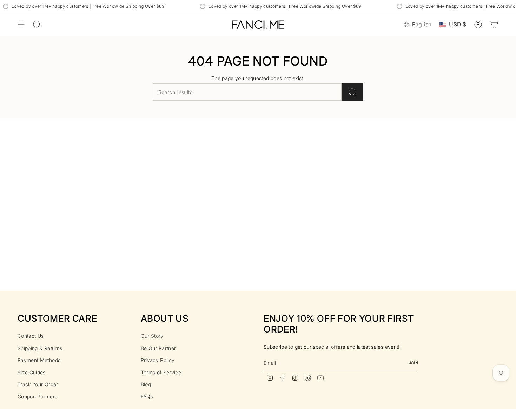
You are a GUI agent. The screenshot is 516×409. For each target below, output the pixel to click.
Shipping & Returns (40, 348)
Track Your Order (38, 384)
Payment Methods (39, 360)
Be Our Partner (158, 348)
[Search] (352, 92)
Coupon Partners (37, 397)
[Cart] (494, 24)
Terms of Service (161, 372)
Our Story (152, 336)
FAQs (147, 397)
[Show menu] (21, 24)
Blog (146, 384)
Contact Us (31, 336)
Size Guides (32, 372)
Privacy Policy (158, 360)
